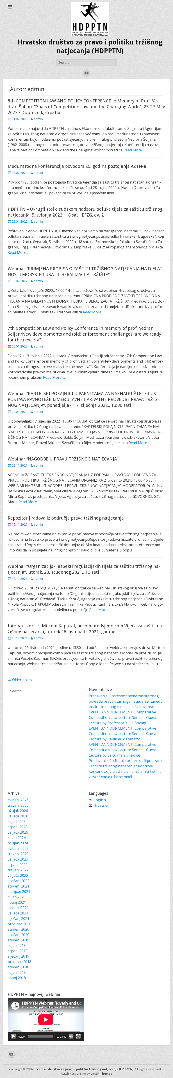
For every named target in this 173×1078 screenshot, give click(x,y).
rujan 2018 (17, 972)
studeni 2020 (18, 929)
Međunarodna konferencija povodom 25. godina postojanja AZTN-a (77, 166)
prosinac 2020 (19, 923)
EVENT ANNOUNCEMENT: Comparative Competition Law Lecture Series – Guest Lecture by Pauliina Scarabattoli (122, 734)
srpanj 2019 (17, 950)
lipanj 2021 (17, 902)
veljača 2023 (18, 859)
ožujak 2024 (18, 843)
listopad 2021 (19, 891)
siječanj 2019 (18, 956)
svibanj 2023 (18, 848)
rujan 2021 (17, 896)
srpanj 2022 (17, 864)
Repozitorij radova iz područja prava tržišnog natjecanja (66, 518)
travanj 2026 (18, 805)
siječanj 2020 (18, 934)
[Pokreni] (13, 1036)
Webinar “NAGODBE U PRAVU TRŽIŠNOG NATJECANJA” (63, 459)
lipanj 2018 (17, 977)
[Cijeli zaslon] (78, 1036)
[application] (46, 1019)
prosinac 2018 (19, 961)
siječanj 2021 (18, 918)
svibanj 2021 (18, 907)
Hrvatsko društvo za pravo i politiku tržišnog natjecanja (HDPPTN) (83, 1069)
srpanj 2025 (17, 826)
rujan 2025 (17, 821)
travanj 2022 (18, 870)
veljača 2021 (18, 913)
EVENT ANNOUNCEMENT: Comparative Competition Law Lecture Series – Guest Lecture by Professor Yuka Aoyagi (122, 717)
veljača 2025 (18, 832)
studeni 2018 (18, 967)
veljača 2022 (18, 875)
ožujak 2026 (18, 810)
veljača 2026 (18, 816)
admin (38, 119)
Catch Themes (101, 1073)
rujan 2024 (17, 837)
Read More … (134, 150)
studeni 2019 (18, 940)
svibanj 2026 (18, 799)
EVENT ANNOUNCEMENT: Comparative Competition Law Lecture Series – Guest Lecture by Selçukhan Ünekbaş (122, 750)
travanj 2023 (18, 853)
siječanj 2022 (18, 880)
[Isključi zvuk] (71, 1036)
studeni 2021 (18, 886)
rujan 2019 (17, 945)
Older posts (20, 679)
